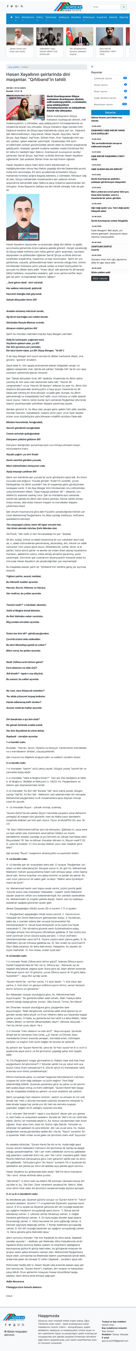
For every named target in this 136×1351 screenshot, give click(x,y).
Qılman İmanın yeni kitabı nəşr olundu (18, 50)
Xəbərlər (113, 17)
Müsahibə (76, 17)
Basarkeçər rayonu (110, 104)
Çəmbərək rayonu (110, 78)
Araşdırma (102, 17)
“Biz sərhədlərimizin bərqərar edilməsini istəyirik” (78, 51)
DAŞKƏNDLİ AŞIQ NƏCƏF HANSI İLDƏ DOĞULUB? (48, 51)
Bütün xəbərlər (100, 278)
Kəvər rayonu (110, 91)
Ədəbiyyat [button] (64, 17)
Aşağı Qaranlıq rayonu (110, 97)
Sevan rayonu (110, 84)
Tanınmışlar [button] (51, 17)
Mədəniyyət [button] (89, 17)
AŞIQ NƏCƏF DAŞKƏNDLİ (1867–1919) (108, 51)
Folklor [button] (39, 17)
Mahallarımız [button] (28, 17)
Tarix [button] (17, 17)
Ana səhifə (13, 67)
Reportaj (124, 17)
